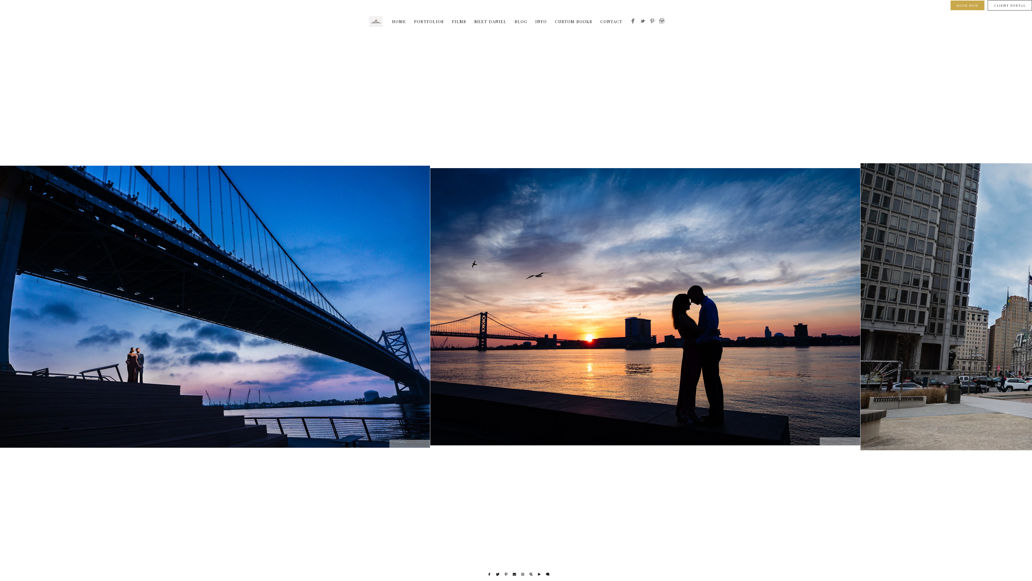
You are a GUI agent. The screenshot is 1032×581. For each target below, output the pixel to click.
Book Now (967, 5)
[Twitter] (642, 21)
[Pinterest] (652, 21)
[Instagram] (662, 21)
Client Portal (1010, 5)
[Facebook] (632, 21)
